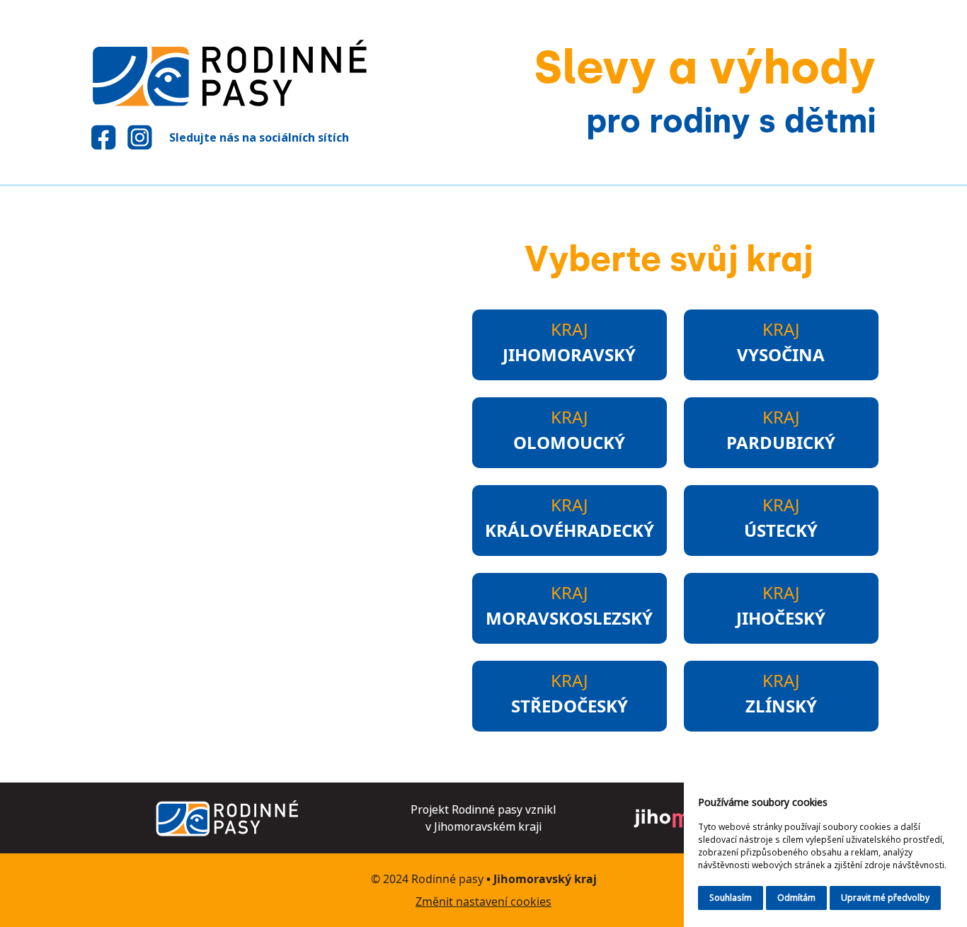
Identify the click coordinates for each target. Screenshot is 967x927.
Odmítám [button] (796, 898)
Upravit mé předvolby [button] (885, 898)
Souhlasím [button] (730, 898)
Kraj (569, 341)
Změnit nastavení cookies (483, 901)
